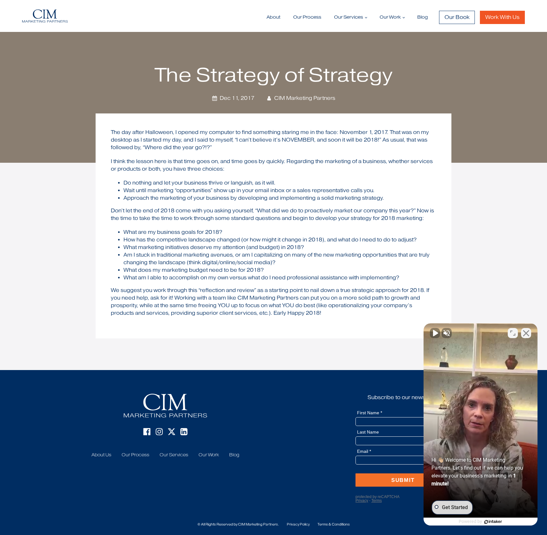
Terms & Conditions (334, 524)
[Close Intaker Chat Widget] (526, 333)
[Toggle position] (513, 333)
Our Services (348, 17)
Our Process (307, 17)
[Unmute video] (435, 333)
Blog (422, 17)
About (273, 17)
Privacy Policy (298, 524)
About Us (101, 455)
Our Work (208, 455)
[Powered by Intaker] (493, 522)
